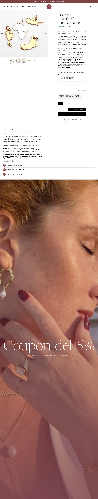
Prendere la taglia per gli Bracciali (15, 169)
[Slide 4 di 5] (29, 60)
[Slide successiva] (46, 33)
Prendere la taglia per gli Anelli (14, 165)
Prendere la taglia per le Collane (14, 174)
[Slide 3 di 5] (23, 60)
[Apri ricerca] (87, 6)
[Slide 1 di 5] (12, 60)
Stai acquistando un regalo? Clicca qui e (69, 96)
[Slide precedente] (1, 33)
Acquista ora (72, 114)
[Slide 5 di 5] (35, 60)
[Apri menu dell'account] (90, 6)
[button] (60, 26)
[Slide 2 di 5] (18, 60)
